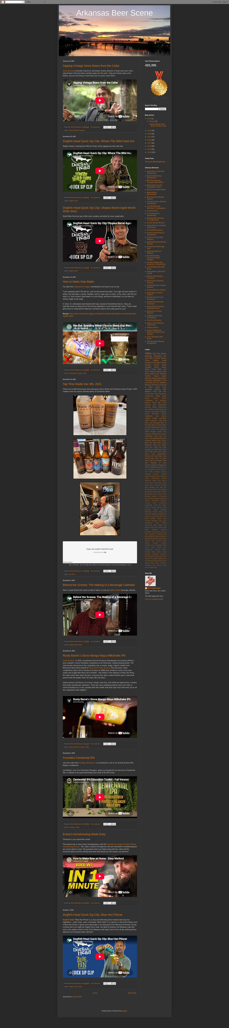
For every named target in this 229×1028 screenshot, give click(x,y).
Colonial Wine (150, 503)
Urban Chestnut (161, 563)
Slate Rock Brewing (154, 320)
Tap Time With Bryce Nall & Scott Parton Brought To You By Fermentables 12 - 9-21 (105, 565)
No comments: (96, 127)
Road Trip (152, 460)
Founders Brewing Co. (87, 763)
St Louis (162, 463)
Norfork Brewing (151, 543)
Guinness (163, 429)
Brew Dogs (162, 494)
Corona (147, 507)
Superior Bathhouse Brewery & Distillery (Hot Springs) (155, 332)
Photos (154, 407)
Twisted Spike (149, 563)
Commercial (162, 503)
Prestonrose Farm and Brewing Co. (155, 298)
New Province (156, 540)
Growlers (147, 520)
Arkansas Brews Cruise (152, 476)
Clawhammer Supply (82, 287)
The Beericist (149, 560)
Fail (165, 511)
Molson (164, 536)
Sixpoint (159, 460)
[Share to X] (109, 127)
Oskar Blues (156, 363)
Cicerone (163, 500)
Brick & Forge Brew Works (156, 190)
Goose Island (160, 367)
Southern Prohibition (152, 554)
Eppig (161, 511)
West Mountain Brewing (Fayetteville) (155, 342)
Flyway (156, 376)
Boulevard (163, 409)
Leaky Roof (156, 532)
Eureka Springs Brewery (155, 223)
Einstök (155, 511)
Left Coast (154, 456)
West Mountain (155, 438)
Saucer (164, 434)
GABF (147, 518)
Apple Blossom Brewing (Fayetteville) (155, 172)
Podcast (152, 371)
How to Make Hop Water (78, 281)
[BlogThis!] (107, 127)
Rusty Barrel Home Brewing (99, 668)
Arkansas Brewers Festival (155, 474)
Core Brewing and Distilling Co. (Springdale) (156, 207)
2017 (149, 143)
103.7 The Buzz (74, 565)
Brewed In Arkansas (159, 496)
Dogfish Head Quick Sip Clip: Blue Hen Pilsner (93, 914)
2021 (149, 131)
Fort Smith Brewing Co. (155, 230)
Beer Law (153, 485)
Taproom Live (162, 558)
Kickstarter (148, 532)
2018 (149, 140)
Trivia (164, 560)
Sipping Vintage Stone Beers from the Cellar (91, 65)
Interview (148, 407)
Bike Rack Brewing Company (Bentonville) (155, 181)
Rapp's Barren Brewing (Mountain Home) (155, 307)
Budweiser (148, 445)
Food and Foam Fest (152, 516)
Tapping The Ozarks (151, 558)
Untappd (148, 367)
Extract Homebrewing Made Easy (84, 834)
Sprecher (151, 556)
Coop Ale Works (160, 505)
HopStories (148, 525)
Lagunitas (148, 389)
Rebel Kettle (149, 374)
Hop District (161, 523)
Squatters (154, 463)
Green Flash (162, 449)
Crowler (155, 509)
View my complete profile (154, 599)
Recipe (164, 414)
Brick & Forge (149, 498)
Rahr (164, 547)
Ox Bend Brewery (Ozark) (156, 290)
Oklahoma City (149, 545)
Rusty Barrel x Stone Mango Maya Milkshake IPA (94, 655)
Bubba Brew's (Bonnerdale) (152, 193)
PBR (164, 545)
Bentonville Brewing (151, 489)
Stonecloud (162, 556)
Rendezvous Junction (152, 549)
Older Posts (132, 993)
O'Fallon (163, 543)
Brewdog (147, 496)
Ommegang (158, 545)
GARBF (153, 518)
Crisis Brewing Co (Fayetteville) (153, 214)
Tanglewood (162, 465)
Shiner (154, 552)
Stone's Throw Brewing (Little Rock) (155, 324)
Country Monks (152, 211)
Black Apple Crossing (159, 491)
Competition (148, 505)
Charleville (155, 500)
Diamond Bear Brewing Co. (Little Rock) (155, 219)
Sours (164, 552)
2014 (149, 152)
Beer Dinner (162, 440)
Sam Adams (161, 416)
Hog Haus (162, 520)
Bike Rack (162, 402)
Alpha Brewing (154, 471)
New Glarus (159, 538)
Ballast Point (161, 371)
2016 (149, 146)
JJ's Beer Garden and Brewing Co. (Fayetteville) (156, 263)
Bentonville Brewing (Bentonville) (154, 177)
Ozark (164, 365)
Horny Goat (150, 454)
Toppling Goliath (151, 418)
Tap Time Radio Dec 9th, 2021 (82, 384)
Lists (164, 534)
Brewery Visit (149, 385)
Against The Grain (155, 469)
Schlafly (147, 552)
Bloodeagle (148, 494)
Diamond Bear (150, 405)
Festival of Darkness (151, 514)
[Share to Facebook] (112, 127)
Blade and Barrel (151, 443)
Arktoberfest (155, 478)
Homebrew (155, 414)
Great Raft (154, 449)
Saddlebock (149, 416)
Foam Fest (155, 429)
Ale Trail (147, 409)
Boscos (155, 494)
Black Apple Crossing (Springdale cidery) (154, 186)
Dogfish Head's (115, 590)
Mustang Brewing (150, 538)
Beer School (155, 409)
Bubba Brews (155, 427)
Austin (154, 480)
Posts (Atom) (77, 997)
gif (156, 400)
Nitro (164, 540)
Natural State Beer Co (153, 458)
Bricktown (156, 498)
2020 (149, 134)
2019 (149, 137)
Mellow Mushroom (155, 536)
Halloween (155, 520)
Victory (153, 369)
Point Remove (156, 434)
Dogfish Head (73, 201)
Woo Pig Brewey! (154, 588)
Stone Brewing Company (77, 130)
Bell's (160, 369)
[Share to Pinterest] (114, 127)
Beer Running (161, 485)
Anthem (163, 471)
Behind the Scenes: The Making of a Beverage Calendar (99, 585)
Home (95, 993)
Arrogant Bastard (151, 440)
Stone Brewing (68, 71)
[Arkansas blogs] (159, 99)
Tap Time (72, 574)
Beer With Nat (161, 487)
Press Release (160, 374)
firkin (162, 467)
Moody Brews (160, 398)
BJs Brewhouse (155, 423)
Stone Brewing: (68, 661)
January (152, 121)
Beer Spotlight (150, 487)
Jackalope (155, 529)
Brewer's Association (152, 411)
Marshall (147, 536)
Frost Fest (163, 516)
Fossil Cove (159, 385)
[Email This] (104, 127)
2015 (149, 149)
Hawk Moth (149, 451)
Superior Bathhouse (151, 465)
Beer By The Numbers (157, 383)
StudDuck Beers (153, 327)
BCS (159, 480)
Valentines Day (150, 565)
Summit (147, 376)
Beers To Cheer (157, 425)
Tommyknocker (157, 560)
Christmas (148, 380)
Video (84, 373)
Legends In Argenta (155, 534)
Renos (164, 549)
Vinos (155, 391)
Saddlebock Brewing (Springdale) (154, 317)
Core (164, 387)
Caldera (147, 500)
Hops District (157, 525)
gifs (160, 391)
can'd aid (148, 567)
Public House (156, 547)
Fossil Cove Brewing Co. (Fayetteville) (156, 233)
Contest (163, 445)
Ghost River (161, 518)
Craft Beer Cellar (151, 447)
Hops (164, 451)
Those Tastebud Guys (152, 467)
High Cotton (158, 451)
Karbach (163, 529)
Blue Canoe (162, 443)
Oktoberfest (149, 400)
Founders (72, 827)
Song (159, 552)
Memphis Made (156, 431)
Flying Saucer (162, 514)
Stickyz (156, 556)
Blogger (124, 1011)
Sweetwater (149, 436)
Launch (156, 365)
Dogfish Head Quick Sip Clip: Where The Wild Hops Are (98, 141)
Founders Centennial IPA (79, 757)
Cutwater (163, 509)
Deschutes (148, 511)
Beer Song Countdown (158, 394)
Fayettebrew (162, 405)
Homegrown (148, 523)
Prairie (147, 547)
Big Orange (162, 489)
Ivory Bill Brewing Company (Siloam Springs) (153, 258)
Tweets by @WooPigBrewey (155, 162)
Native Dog (162, 456)
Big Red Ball (149, 491)
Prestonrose (162, 407)
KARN (147, 431)
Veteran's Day (161, 565)
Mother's (158, 389)
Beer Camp (154, 483)
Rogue (147, 369)
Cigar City (156, 445)
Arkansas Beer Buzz (159, 378)
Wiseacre (163, 438)
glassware (154, 567)
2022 (149, 119)
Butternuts (163, 498)
